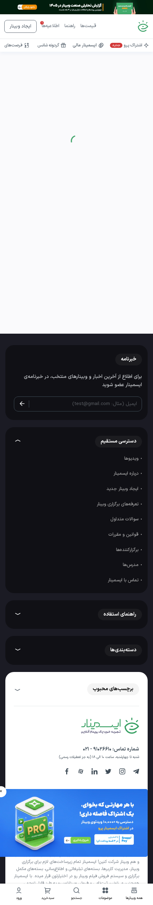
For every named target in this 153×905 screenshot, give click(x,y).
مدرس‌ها (131, 564)
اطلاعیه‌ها (50, 26)
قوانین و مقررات (124, 534)
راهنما (69, 26)
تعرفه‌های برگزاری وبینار (118, 504)
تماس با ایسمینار (124, 580)
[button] (105, 894)
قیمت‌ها (88, 26)
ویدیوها (132, 458)
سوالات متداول (125, 519)
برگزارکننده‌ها (128, 549)
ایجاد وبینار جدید (123, 488)
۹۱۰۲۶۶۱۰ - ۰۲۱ (97, 749)
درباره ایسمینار (127, 473)
